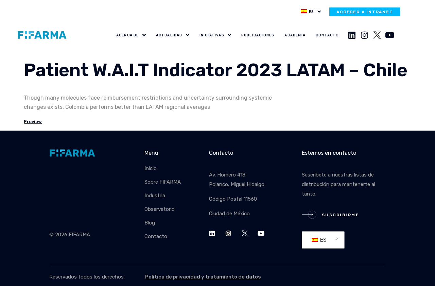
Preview (33, 121)
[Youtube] (390, 35)
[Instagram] (365, 35)
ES (323, 240)
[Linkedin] (352, 35)
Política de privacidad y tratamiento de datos (203, 277)
